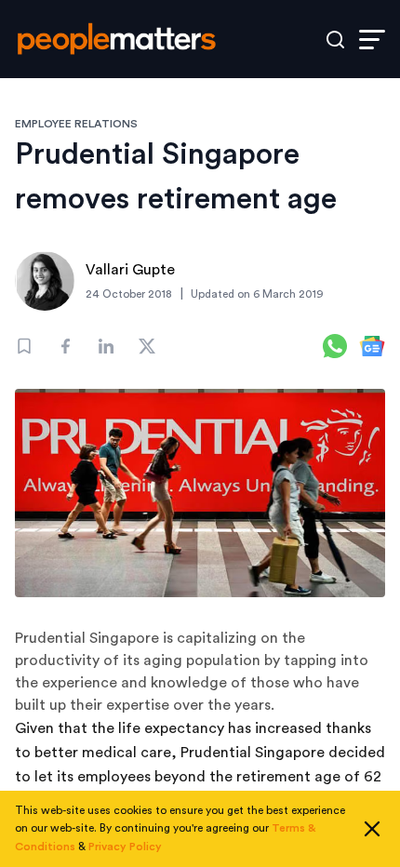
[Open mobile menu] (372, 39)
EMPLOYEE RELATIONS (76, 123)
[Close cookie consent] (372, 829)
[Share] (65, 346)
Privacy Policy (125, 846)
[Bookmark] (24, 346)
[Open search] (335, 39)
